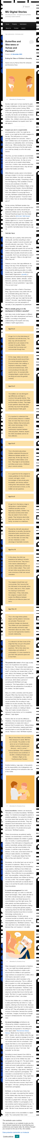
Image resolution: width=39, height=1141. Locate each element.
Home (7, 24)
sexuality (24, 274)
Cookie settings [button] (8, 1136)
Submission (23, 24)
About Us (8, 28)
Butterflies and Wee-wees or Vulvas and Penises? (13, 46)
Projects (14, 24)
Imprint (23, 28)
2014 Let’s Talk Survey (23, 216)
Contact (16, 28)
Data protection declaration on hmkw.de (16, 1132)
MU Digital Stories (16, 11)
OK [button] (17, 1136)
